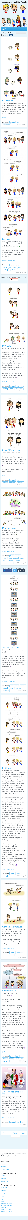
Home (3, 1164)
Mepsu (3, 1201)
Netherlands (12, 482)
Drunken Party (9, 527)
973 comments (9, 118)
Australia (5, 267)
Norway (5, 876)
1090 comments (9, 681)
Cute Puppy (7, 100)
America (20, 267)
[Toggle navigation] (24, 28)
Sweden (5, 270)
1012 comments (9, 382)
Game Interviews (6, 1203)
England (11, 270)
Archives (4, 1167)
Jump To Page (20, 33)
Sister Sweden (17, 270)
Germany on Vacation (12, 926)
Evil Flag (6, 768)
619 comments (9, 1118)
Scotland (18, 555)
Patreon (14, 280)
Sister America (19, 1058)
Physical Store (5, 1178)
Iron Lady (6, 345)
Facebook (8, 571)
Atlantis (12, 555)
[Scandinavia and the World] (14, 6)
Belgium (22, 558)
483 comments (9, 948)
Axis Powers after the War (12, 1093)
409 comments (9, 1052)
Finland (18, 122)
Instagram (4, 1193)
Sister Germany (19, 388)
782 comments (9, 476)
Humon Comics (6, 1209)
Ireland (4, 558)
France (12, 265)
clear (11, 35)
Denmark (11, 388)
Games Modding (6, 1211)
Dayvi (3, 1197)
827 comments (9, 869)
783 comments (9, 551)
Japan (18, 480)
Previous (6, 1133)
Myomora (4, 1199)
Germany (12, 122)
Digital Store (5, 1181)
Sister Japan (20, 482)
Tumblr (21, 571)
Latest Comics (5, 1169)
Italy (10, 267)
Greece (11, 563)
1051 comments (9, 261)
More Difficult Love (11, 450)
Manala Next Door (7, 1205)
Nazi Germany (6, 124)
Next (23, 1133)
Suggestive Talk (10, 990)
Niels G (3, 1207)
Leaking (6, 239)
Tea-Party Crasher (11, 647)
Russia (14, 267)
